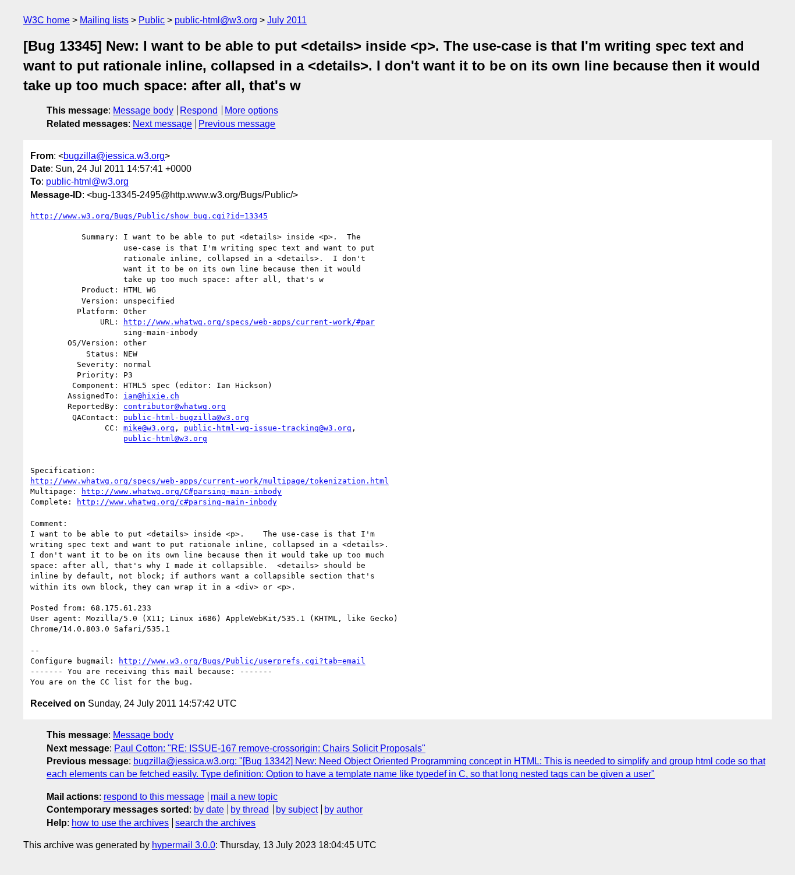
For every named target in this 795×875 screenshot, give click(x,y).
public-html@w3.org (216, 20)
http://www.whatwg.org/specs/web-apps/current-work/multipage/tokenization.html (209, 481)
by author (343, 809)
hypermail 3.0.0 (183, 845)
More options (251, 110)
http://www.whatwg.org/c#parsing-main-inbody (177, 502)
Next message (162, 124)
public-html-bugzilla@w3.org (186, 417)
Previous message (236, 124)
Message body (143, 110)
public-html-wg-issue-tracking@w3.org (268, 428)
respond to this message (154, 797)
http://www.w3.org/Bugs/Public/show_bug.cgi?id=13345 (149, 215)
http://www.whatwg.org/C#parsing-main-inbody (181, 491)
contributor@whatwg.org (174, 406)
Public (152, 20)
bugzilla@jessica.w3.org (114, 156)
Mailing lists (104, 20)
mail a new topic (244, 797)
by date (209, 809)
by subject (297, 809)
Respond (199, 110)
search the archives (215, 823)
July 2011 (287, 20)
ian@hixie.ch (151, 395)
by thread (249, 809)
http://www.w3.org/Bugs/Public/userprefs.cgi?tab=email (242, 661)
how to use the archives (120, 823)
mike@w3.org (149, 428)
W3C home (46, 20)
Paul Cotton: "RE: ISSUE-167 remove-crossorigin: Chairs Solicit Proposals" (269, 748)
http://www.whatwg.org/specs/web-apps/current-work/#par (249, 321)
